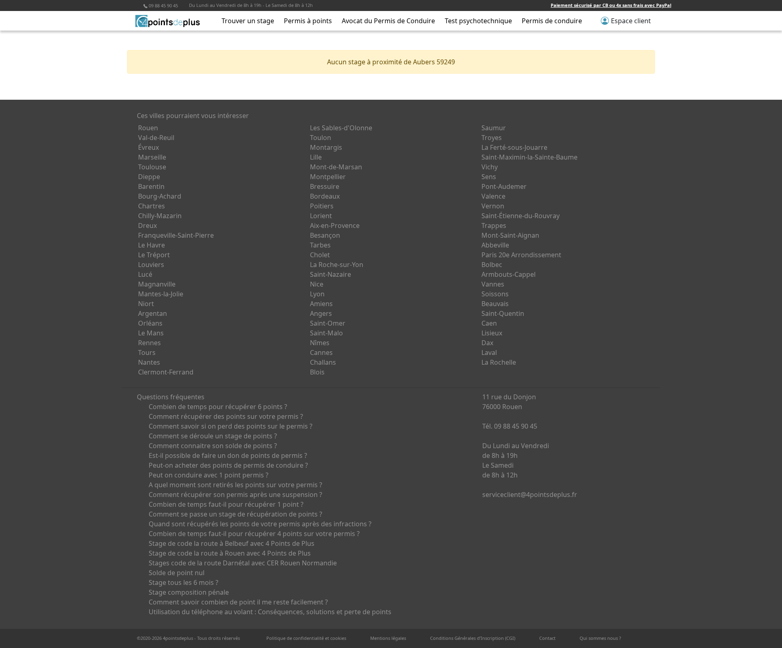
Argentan (152, 313)
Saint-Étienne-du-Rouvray (520, 215)
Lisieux (491, 332)
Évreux (148, 147)
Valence (493, 196)
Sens (488, 176)
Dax (487, 342)
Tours (147, 352)
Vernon (492, 205)
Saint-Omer (327, 323)
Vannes (492, 284)
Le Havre (151, 245)
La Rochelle (498, 362)
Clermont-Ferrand (165, 372)
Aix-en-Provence (335, 225)
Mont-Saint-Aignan (510, 235)
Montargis (326, 147)
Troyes (491, 137)
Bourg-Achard (159, 196)
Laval (489, 352)
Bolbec (491, 264)
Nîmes (319, 342)
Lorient (321, 215)
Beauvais (495, 303)
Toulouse (152, 166)
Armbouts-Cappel (508, 274)
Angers (321, 313)
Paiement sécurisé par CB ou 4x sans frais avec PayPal (611, 5)
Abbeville (495, 245)
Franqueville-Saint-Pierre (176, 235)
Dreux (147, 225)
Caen (489, 323)
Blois (317, 372)
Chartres (151, 205)
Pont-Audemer (504, 186)
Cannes (321, 352)
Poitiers (322, 205)
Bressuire (324, 186)
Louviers (151, 264)
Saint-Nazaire (330, 274)
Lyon (317, 293)
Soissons (495, 293)
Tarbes (320, 245)
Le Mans (151, 332)
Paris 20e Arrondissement (521, 254)
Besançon (325, 235)
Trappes (493, 225)
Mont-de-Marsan (336, 166)
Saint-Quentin (502, 313)
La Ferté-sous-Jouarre (514, 147)
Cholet (320, 254)
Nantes (149, 362)
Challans (323, 362)
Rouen (148, 127)
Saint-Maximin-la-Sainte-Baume (529, 157)
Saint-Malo (326, 332)
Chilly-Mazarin (160, 215)
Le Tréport (154, 254)
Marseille (152, 157)
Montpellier (328, 176)
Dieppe (149, 176)
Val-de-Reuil (156, 137)
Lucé (145, 274)
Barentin (151, 186)
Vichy (489, 166)
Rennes (149, 342)
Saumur (493, 127)
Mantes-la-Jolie (160, 293)
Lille (316, 157)
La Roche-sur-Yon (336, 264)
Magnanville (157, 284)
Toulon (320, 137)
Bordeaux (325, 196)
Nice (316, 284)
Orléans (150, 323)
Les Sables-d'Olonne (341, 127)
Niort (146, 303)
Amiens (321, 303)
